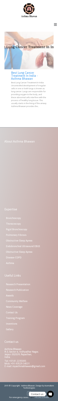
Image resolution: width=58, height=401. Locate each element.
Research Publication (17, 290)
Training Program (15, 318)
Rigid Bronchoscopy (16, 229)
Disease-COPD (13, 257)
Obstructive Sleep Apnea (19, 240)
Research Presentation (18, 284)
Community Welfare (17, 301)
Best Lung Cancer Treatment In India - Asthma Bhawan (24, 75)
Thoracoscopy (13, 223)
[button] (55, 24)
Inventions (11, 323)
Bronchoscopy (13, 218)
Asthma (10, 263)
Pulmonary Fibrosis (16, 235)
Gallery (10, 329)
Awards (10, 295)
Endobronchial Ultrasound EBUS (23, 246)
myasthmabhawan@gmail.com (28, 366)
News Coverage (14, 306)
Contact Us (12, 312)
